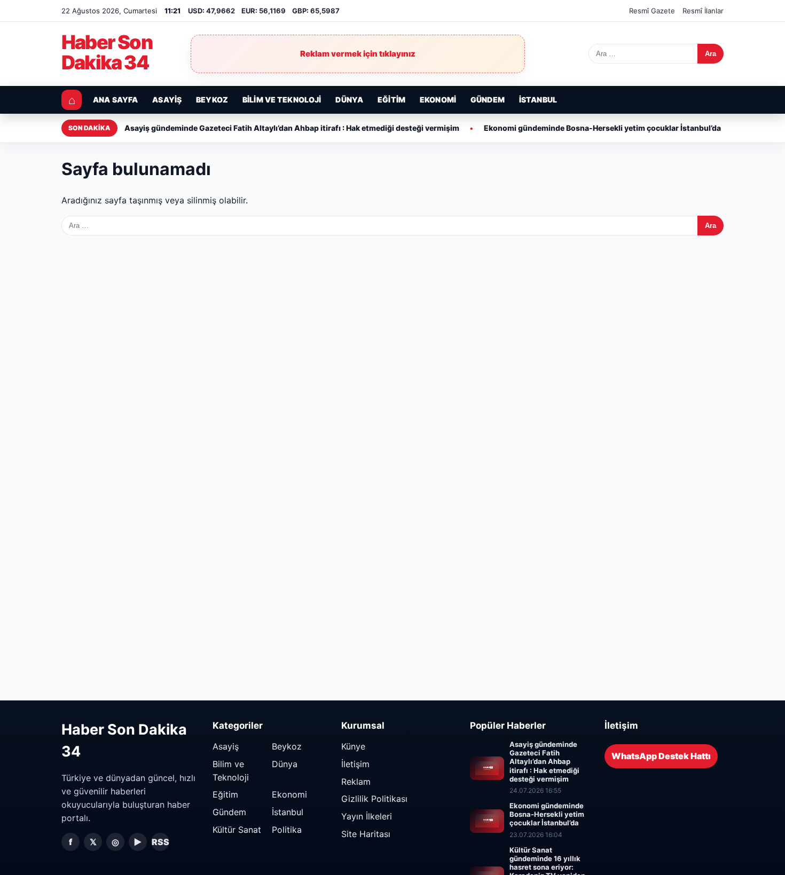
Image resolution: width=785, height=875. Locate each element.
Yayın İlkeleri (366, 816)
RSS (160, 842)
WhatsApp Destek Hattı (661, 756)
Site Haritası (365, 834)
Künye (353, 746)
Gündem (487, 99)
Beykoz (212, 99)
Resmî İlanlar (703, 10)
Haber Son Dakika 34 (106, 53)
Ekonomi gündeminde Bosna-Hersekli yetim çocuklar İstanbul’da (602, 127)
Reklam (356, 781)
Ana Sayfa (115, 99)
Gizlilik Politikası (374, 798)
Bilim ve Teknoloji (281, 99)
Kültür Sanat (237, 829)
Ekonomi (438, 99)
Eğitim (391, 99)
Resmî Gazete (652, 10)
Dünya (349, 99)
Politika (287, 829)
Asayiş (167, 99)
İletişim (355, 764)
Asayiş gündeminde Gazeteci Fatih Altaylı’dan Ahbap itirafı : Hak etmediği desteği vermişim (291, 127)
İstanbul (538, 99)
